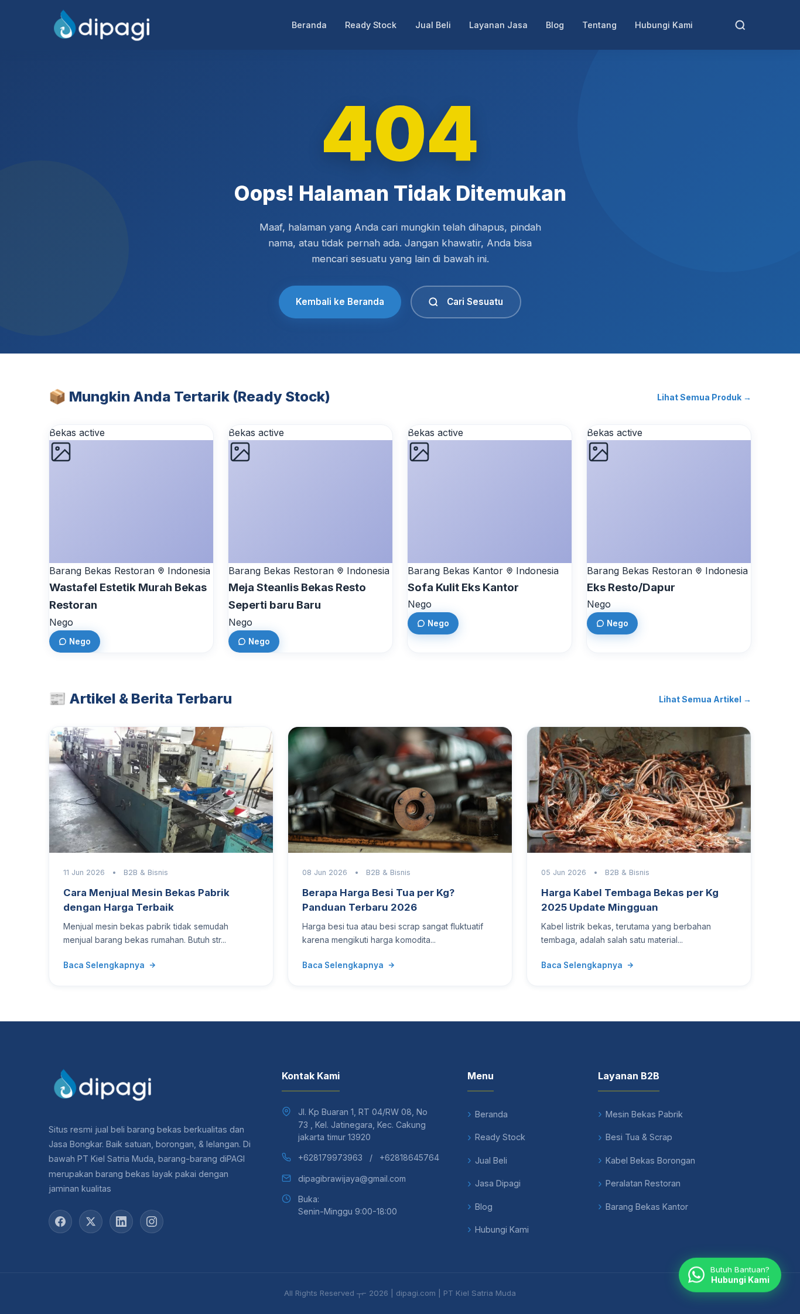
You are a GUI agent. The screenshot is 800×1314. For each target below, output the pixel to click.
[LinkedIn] (121, 1221)
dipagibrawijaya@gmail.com (352, 1178)
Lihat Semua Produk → (704, 397)
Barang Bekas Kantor (647, 1207)
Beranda (309, 25)
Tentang (599, 25)
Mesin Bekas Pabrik (644, 1114)
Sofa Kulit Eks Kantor (463, 587)
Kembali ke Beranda (340, 301)
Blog (555, 25)
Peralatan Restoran (643, 1183)
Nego (80, 641)
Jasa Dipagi (498, 1183)
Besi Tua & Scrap (639, 1137)
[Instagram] (151, 1221)
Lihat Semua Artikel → (705, 699)
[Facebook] (60, 1221)
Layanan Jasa (498, 25)
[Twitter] (90, 1221)
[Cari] (740, 25)
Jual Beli (433, 25)
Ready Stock (370, 25)
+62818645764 (409, 1157)
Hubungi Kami (664, 25)
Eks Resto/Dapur (631, 587)
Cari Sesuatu (475, 301)
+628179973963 (330, 1157)
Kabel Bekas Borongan (650, 1160)
